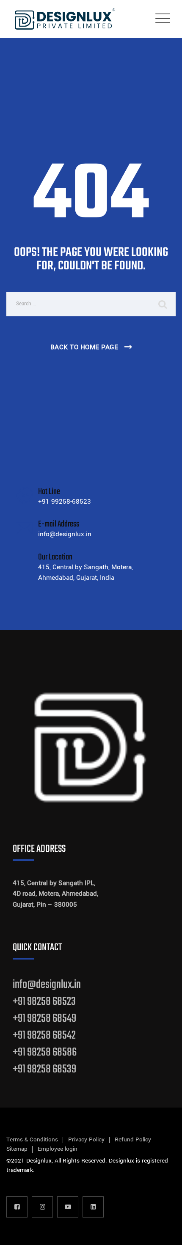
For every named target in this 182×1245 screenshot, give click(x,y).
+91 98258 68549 (44, 1018)
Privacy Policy (86, 1139)
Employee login (57, 1149)
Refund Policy (133, 1139)
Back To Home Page (84, 347)
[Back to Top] (164, 1231)
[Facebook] (17, 1207)
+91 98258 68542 (44, 1035)
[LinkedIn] (93, 1207)
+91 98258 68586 (45, 1052)
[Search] (163, 304)
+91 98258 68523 (44, 1002)
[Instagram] (42, 1207)
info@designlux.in (47, 985)
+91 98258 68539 (44, 1069)
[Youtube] (67, 1207)
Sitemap (17, 1149)
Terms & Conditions (32, 1139)
